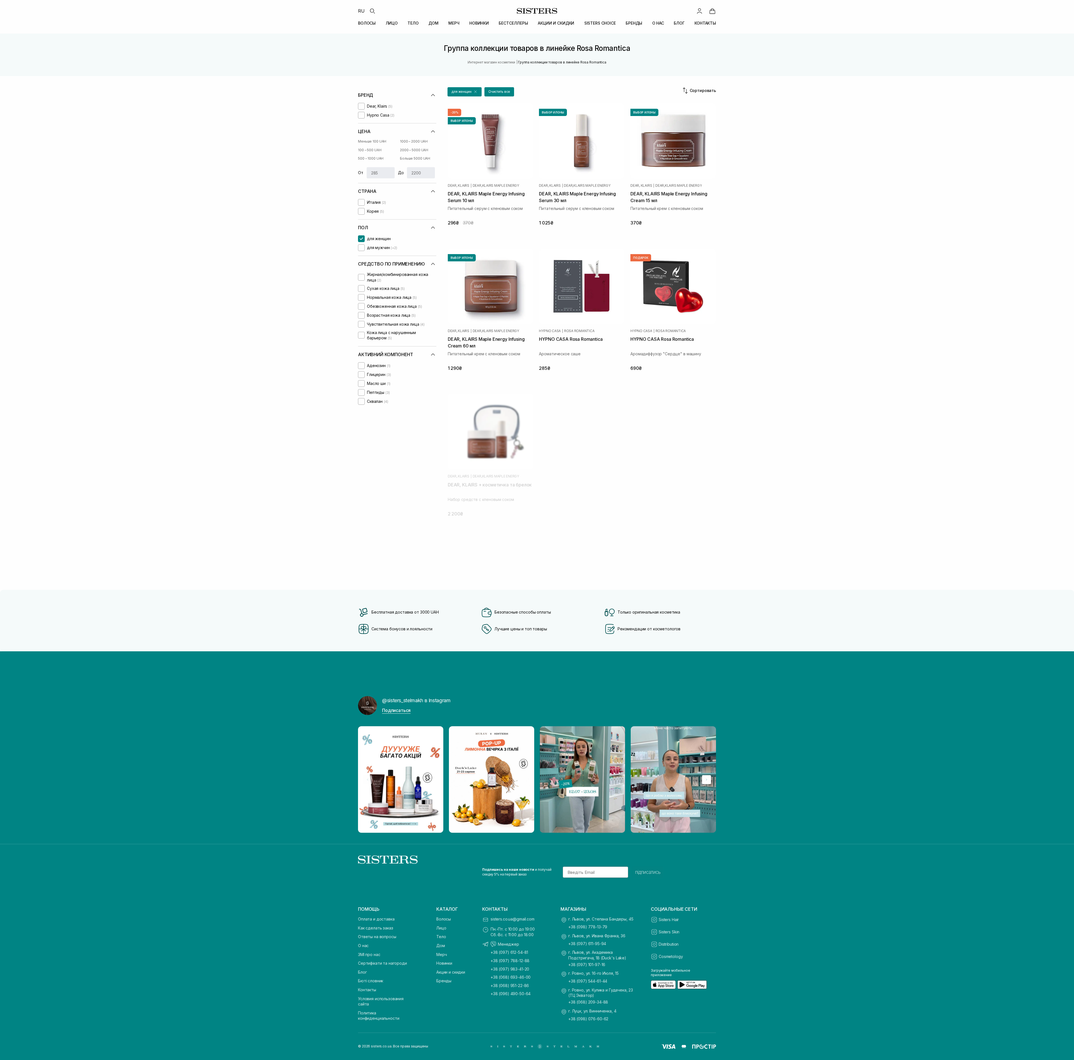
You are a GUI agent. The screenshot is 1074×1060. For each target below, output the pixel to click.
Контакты (367, 989)
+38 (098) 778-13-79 (587, 926)
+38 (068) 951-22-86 (510, 985)
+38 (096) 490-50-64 (511, 993)
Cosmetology (671, 956)
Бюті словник (370, 980)
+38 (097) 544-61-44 (587, 981)
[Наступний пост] (706, 779)
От (360, 172)
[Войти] (699, 11)
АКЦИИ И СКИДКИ (556, 23)
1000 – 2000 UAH (414, 141)
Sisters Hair (669, 919)
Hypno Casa (550, 331)
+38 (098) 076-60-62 (588, 1018)
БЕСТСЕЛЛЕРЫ (513, 23)
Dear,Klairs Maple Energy (496, 186)
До (401, 172)
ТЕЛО (413, 23)
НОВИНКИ (479, 23)
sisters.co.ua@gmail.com (512, 919)
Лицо (441, 928)
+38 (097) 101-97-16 (586, 964)
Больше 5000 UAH (415, 158)
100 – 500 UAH (369, 150)
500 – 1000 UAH (370, 158)
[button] (464, 91)
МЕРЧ (453, 23)
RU (361, 11)
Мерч (441, 954)
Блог (362, 972)
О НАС (658, 23)
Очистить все (499, 91)
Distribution (669, 944)
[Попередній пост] (367, 779)
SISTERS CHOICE (600, 23)
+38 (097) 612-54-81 (509, 952)
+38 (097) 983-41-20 (510, 969)
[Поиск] (372, 11)
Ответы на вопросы (377, 936)
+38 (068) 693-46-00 (511, 977)
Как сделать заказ (375, 928)
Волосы (443, 919)
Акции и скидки (450, 972)
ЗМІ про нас (369, 954)
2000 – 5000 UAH (414, 150)
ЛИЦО (392, 23)
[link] (712, 11)
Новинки (444, 963)
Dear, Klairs (458, 186)
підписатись (648, 872)
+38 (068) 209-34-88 (588, 1002)
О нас (363, 945)
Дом (440, 945)
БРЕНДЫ (634, 23)
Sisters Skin (669, 931)
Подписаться (396, 710)
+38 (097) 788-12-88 (510, 960)
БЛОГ (679, 23)
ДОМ (433, 23)
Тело (441, 936)
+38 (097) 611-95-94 (587, 943)
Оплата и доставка (376, 919)
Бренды (443, 980)
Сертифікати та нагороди (382, 963)
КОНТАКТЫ (705, 23)
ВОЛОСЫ (367, 23)
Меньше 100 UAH (372, 141)
